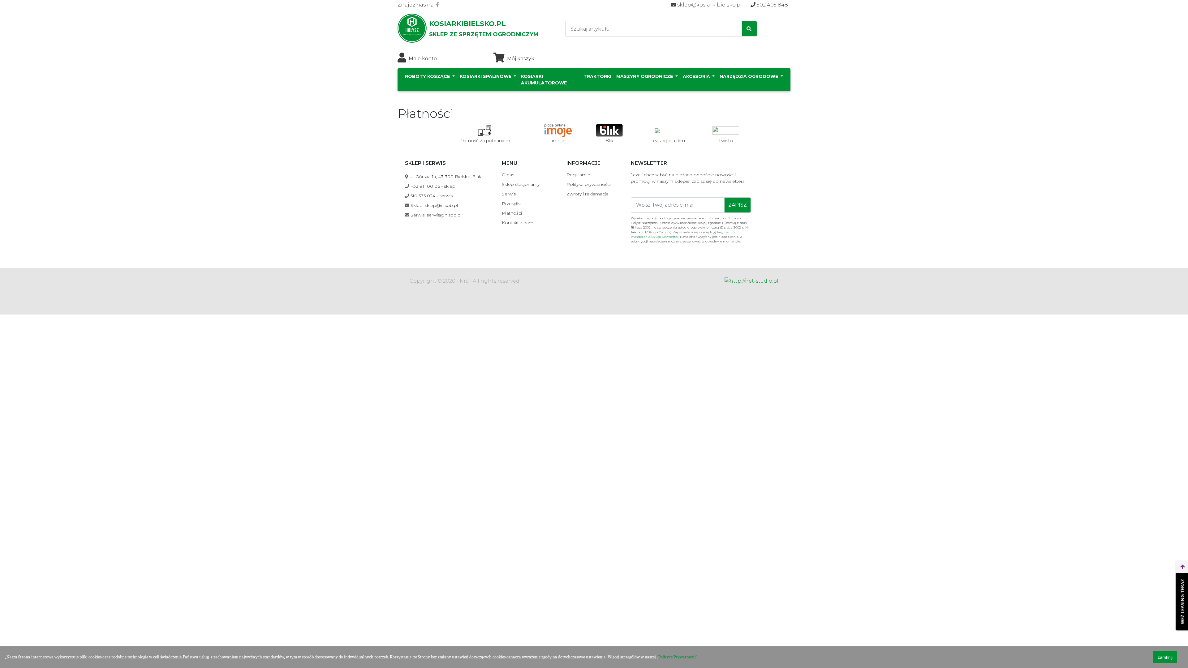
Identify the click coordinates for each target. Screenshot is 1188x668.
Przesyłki (511, 203)
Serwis (509, 194)
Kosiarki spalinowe (486, 76)
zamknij (1165, 657)
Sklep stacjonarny (521, 184)
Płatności (512, 213)
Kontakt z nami (518, 222)
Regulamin (578, 175)
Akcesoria (697, 76)
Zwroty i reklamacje (587, 194)
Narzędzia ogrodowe (749, 76)
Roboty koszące (428, 76)
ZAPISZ (737, 205)
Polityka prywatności (588, 184)
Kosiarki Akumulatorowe (544, 80)
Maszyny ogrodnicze (645, 76)
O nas (508, 175)
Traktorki (597, 76)
